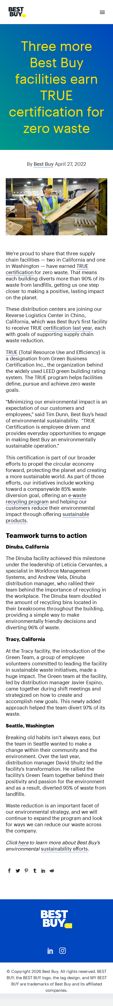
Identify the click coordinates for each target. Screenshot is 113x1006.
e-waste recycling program (46, 498)
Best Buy (43, 164)
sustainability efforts (64, 849)
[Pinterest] (26, 870)
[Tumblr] (35, 870)
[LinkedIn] (43, 870)
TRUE (12, 352)
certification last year (67, 328)
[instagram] (62, 950)
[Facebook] (9, 870)
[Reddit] (52, 870)
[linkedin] (50, 950)
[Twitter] (18, 870)
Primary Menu (102, 12)
